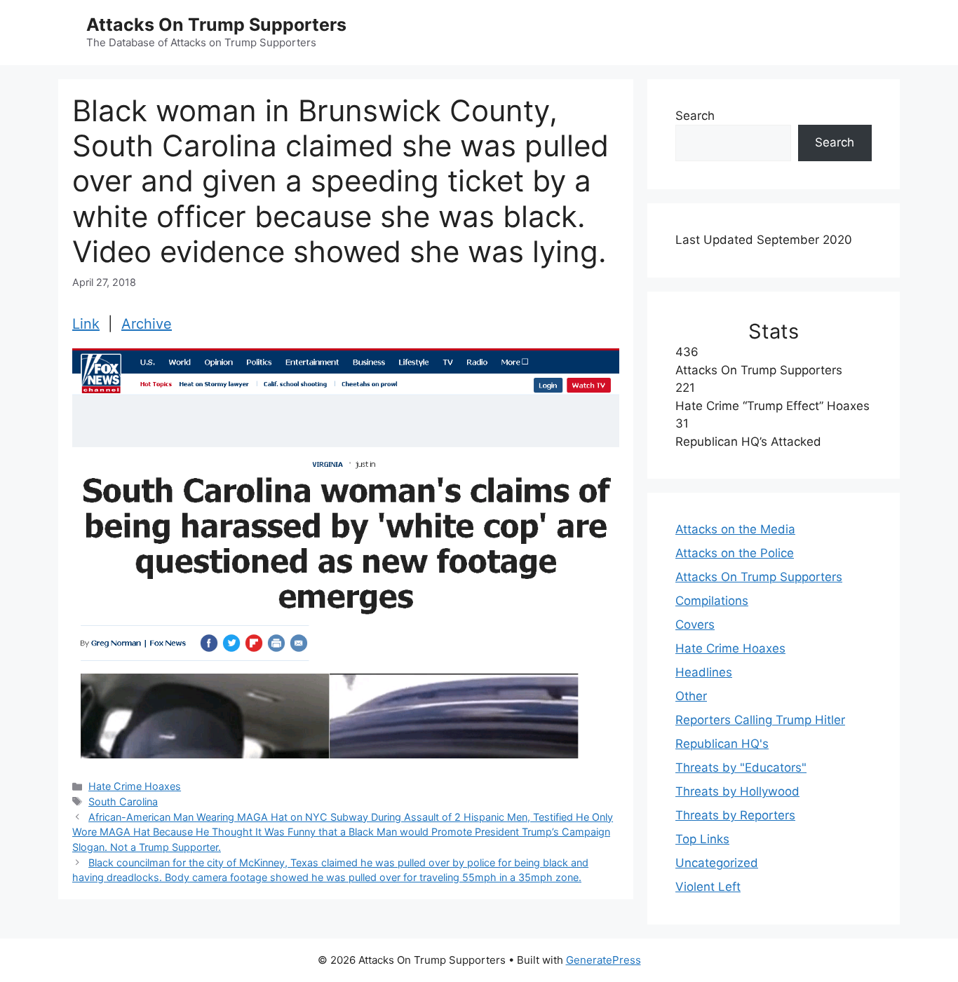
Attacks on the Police (734, 553)
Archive (146, 323)
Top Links (702, 839)
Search (695, 116)
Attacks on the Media (735, 529)
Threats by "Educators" (741, 768)
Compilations (711, 601)
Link (86, 323)
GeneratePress (603, 960)
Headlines (703, 672)
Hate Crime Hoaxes (134, 786)
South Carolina (123, 801)
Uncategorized (716, 863)
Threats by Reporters (735, 815)
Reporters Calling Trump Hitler (760, 720)
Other (691, 696)
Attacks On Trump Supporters (216, 24)
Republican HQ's (722, 744)
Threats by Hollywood (737, 791)
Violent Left (708, 887)
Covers (695, 625)
